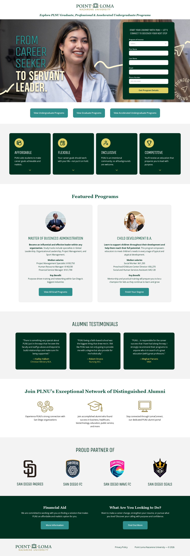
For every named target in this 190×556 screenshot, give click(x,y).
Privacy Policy (121, 547)
